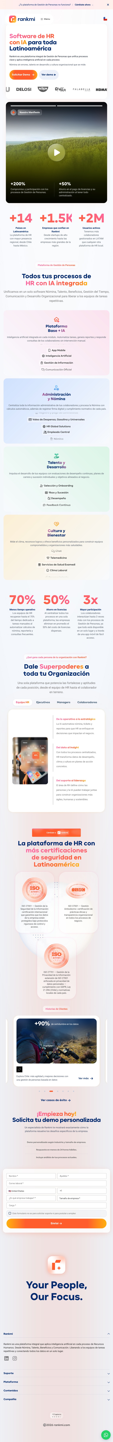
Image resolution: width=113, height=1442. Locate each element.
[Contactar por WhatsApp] (106, 1435)
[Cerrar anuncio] (108, 4)
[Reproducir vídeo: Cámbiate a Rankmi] (56, 152)
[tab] (33, 105)
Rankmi (8, 1334)
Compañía (10, 1399)
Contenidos (11, 1391)
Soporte (9, 1373)
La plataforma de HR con (56, 854)
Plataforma (11, 1382)
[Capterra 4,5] (56, 1415)
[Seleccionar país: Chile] (105, 19)
